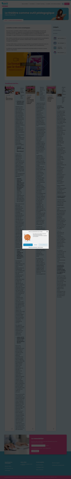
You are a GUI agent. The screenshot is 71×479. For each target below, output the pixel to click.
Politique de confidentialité (33, 247)
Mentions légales (40, 247)
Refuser (35, 244)
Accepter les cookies (28, 244)
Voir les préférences (43, 244)
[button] (47, 231)
